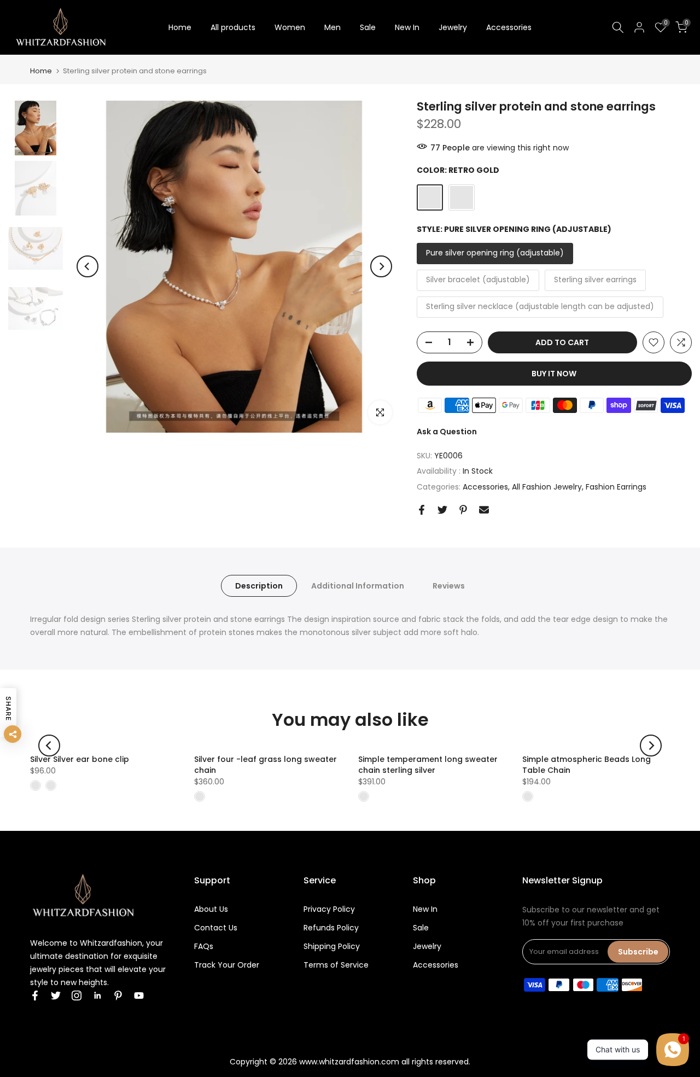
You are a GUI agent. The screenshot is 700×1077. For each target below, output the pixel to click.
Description (259, 585)
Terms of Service (336, 964)
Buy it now (554, 373)
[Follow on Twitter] (56, 995)
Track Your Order (226, 964)
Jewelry (453, 27)
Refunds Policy (331, 927)
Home (179, 27)
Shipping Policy (332, 946)
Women (290, 27)
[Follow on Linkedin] (97, 995)
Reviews (449, 585)
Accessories (509, 27)
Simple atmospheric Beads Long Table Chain (586, 765)
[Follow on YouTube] (139, 995)
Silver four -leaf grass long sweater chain (265, 765)
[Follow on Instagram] (76, 995)
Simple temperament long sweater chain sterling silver (428, 765)
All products (233, 27)
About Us (211, 909)
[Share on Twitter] (442, 510)
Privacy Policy (329, 909)
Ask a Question (447, 431)
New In (407, 27)
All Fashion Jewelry (547, 486)
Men (332, 27)
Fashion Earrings (616, 486)
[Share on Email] (484, 510)
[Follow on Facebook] (35, 995)
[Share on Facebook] (422, 510)
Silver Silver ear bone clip (79, 759)
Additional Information (357, 585)
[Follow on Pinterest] (118, 995)
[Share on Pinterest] (463, 510)
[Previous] (87, 266)
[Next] (381, 266)
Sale (368, 27)
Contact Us (215, 927)
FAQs (203, 946)
